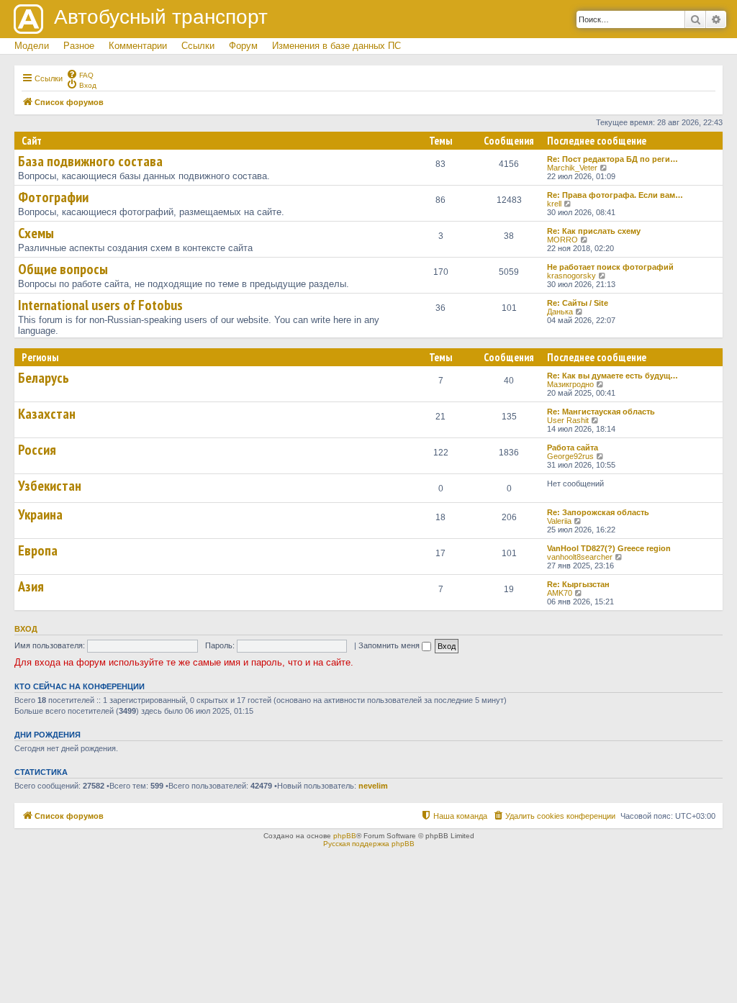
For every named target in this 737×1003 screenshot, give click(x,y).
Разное (78, 45)
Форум (243, 45)
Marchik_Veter (572, 167)
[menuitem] (80, 74)
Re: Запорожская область (598, 512)
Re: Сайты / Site (577, 303)
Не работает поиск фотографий (610, 267)
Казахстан (47, 413)
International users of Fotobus (100, 305)
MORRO (562, 239)
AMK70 (559, 593)
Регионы (40, 357)
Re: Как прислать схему (594, 231)
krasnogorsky (571, 275)
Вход (25, 629)
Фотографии (53, 197)
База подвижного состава (90, 161)
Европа (38, 550)
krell (554, 203)
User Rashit (568, 420)
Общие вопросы (63, 269)
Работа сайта (572, 447)
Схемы (36, 233)
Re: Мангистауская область (601, 411)
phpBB (344, 836)
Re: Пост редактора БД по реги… (612, 159)
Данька (560, 311)
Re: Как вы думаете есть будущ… (612, 375)
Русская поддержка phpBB (369, 844)
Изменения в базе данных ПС (336, 45)
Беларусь (43, 377)
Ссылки (197, 45)
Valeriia (559, 521)
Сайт (32, 141)
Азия (31, 586)
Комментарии (138, 45)
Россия (37, 449)
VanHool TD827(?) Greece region (609, 548)
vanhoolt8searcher (579, 557)
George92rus (570, 456)
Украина (40, 514)
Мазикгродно (570, 384)
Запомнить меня (390, 645)
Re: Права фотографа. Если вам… (615, 195)
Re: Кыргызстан (578, 584)
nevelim (373, 785)
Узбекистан (49, 485)
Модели (31, 45)
